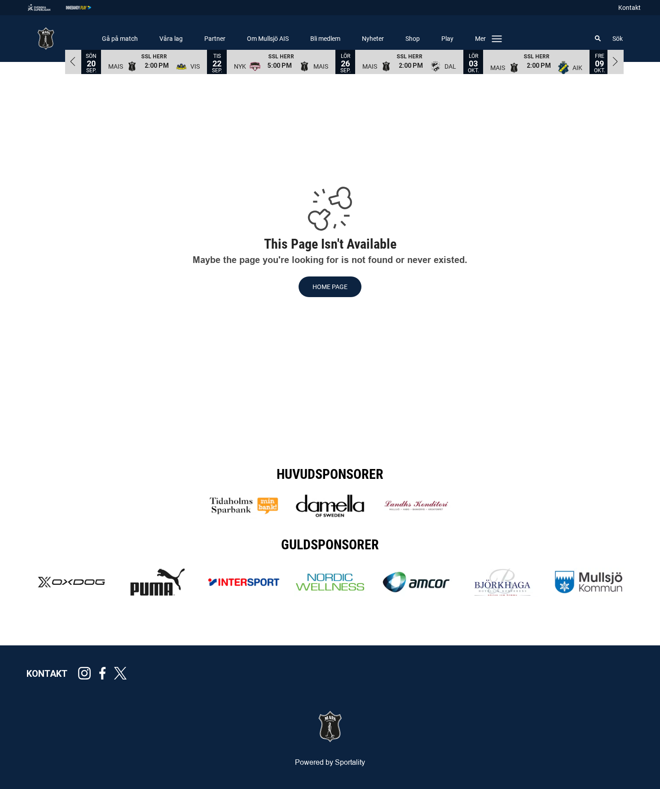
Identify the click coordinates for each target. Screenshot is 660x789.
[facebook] (105, 673)
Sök (617, 38)
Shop (412, 38)
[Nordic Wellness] (330, 582)
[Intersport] (244, 582)
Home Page (330, 286)
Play (447, 38)
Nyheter (373, 38)
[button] (154, 61)
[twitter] (123, 673)
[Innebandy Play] (86, 8)
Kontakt (629, 7)
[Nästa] (615, 61)
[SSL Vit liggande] (46, 8)
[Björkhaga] (502, 582)
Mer (480, 38)
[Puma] (158, 582)
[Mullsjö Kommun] (589, 582)
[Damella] (330, 505)
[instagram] (87, 673)
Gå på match (120, 38)
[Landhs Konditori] (416, 506)
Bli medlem (325, 38)
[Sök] (598, 39)
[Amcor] (416, 582)
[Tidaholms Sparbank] (244, 505)
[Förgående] (73, 61)
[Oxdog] (71, 582)
